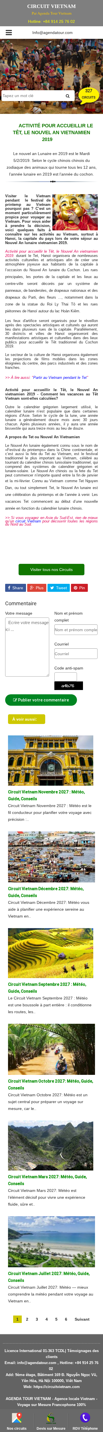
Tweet (61, 588)
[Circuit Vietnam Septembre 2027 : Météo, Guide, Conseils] (50, 952)
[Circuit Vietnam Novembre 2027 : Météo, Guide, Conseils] (50, 760)
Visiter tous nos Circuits (51, 569)
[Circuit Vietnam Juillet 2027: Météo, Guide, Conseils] (51, 1241)
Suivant (82, 1319)
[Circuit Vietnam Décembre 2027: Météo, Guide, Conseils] (51, 856)
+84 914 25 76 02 (59, 21)
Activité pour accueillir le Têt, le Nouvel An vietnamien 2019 (53, 132)
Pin (81, 588)
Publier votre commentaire (43, 700)
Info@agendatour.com (52, 32)
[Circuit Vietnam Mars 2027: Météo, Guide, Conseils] (50, 1145)
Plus (39, 588)
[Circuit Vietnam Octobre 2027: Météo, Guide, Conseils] (51, 1049)
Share (17, 588)
